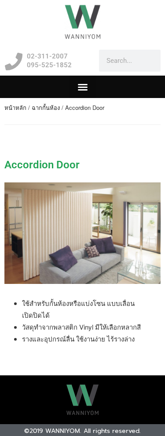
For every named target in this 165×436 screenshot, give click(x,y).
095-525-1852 (49, 65)
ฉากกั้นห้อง (46, 107)
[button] (82, 87)
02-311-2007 (47, 56)
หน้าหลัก (15, 107)
